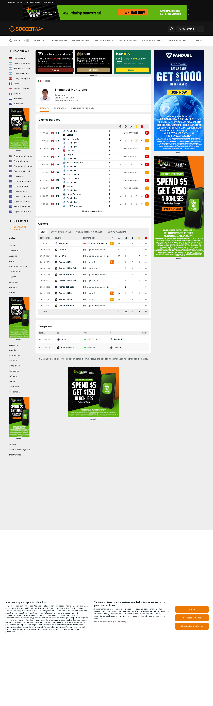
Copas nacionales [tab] (61, 232)
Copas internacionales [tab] (89, 232)
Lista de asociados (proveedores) (110, 621)
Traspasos (60, 108)
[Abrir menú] (200, 29)
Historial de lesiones (82, 108)
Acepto (191, 609)
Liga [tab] (43, 232)
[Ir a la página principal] (32, 29)
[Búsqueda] (171, 29)
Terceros (20, 632)
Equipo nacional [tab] (117, 232)
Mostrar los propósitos (192, 626)
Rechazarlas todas (192, 618)
